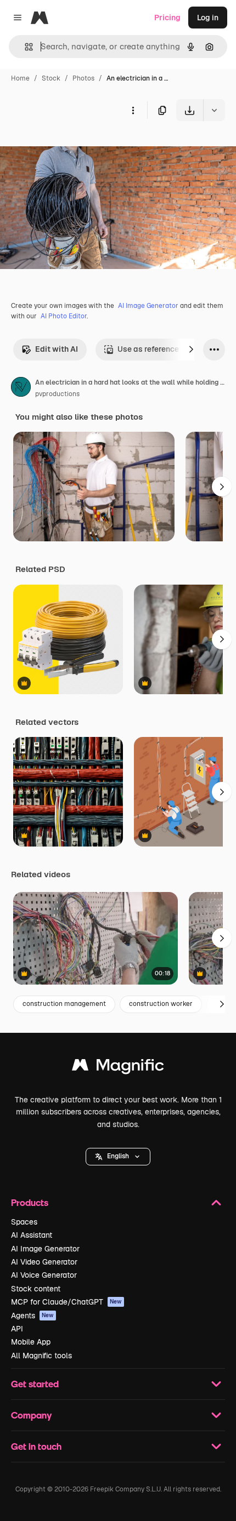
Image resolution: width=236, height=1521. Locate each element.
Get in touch (36, 1446)
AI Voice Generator (44, 1275)
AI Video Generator (44, 1262)
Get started (35, 1384)
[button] (118, 1156)
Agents (32, 1315)
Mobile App (30, 1342)
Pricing (167, 17)
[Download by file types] (214, 110)
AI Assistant (31, 1235)
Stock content (35, 1289)
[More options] (133, 110)
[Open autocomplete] (24, 47)
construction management (64, 1003)
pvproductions (57, 394)
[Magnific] (118, 1067)
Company (31, 1415)
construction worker (161, 1003)
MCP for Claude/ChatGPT (66, 1302)
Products (29, 1202)
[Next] (191, 350)
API (17, 1329)
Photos (83, 78)
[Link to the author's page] (21, 388)
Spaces (24, 1222)
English (118, 1156)
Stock (51, 78)
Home (20, 78)
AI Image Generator (148, 305)
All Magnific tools (41, 1355)
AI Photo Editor (64, 316)
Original (70, 146)
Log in (207, 17)
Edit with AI (56, 349)
